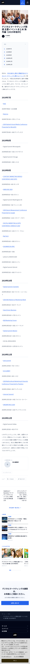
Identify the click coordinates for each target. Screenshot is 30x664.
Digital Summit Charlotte (11, 287)
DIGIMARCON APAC (9, 246)
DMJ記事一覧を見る (14, 508)
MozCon (5, 114)
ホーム (3, 614)
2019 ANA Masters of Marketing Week (14, 300)
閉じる (15, 660)
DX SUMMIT (6, 371)
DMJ (9, 614)
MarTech (6, 236)
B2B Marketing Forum (10, 320)
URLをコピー (23, 479)
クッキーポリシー (6, 656)
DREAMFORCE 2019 (9, 405)
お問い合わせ (15, 603)
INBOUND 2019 (7, 189)
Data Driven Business (9, 310)
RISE (4, 104)
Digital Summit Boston (10, 331)
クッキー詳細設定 (19, 656)
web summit (7, 361)
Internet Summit (8, 394)
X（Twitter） (11, 479)
